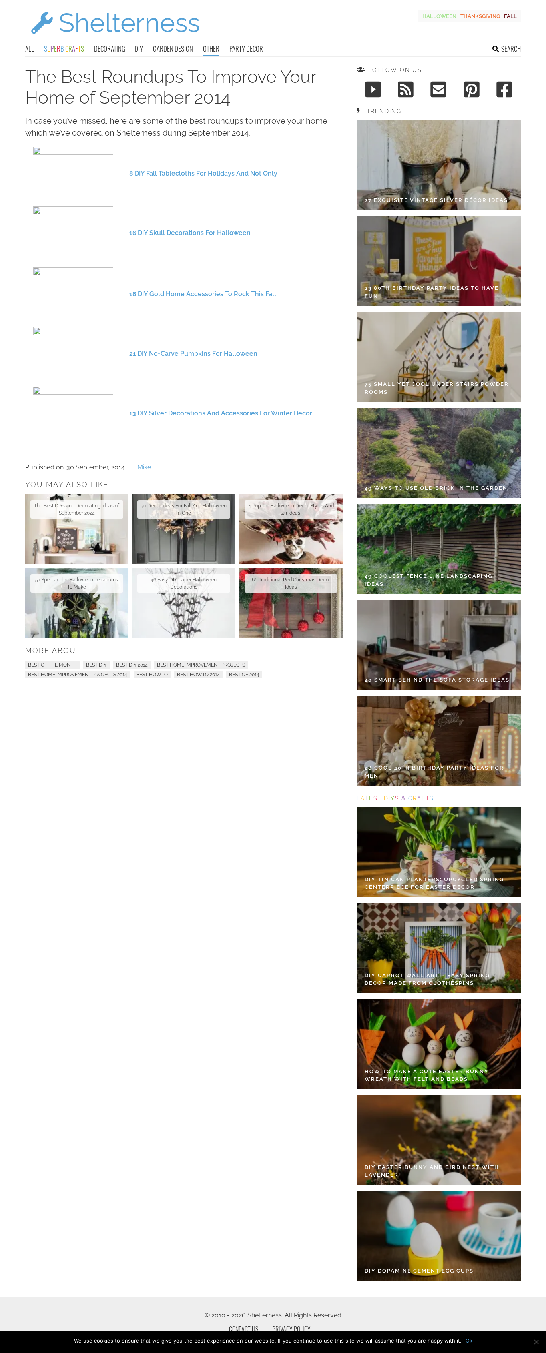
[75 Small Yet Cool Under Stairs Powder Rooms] (439, 357)
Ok (469, 1340)
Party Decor (246, 49)
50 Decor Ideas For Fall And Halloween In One (184, 509)
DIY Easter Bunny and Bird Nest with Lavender (432, 1171)
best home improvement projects (201, 665)
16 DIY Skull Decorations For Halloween (190, 233)
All (29, 49)
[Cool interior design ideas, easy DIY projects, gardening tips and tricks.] (115, 38)
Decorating (109, 49)
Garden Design (173, 49)
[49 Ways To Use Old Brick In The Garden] (439, 453)
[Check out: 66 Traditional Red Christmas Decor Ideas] (291, 603)
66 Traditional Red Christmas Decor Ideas (291, 583)
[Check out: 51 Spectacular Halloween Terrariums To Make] (76, 603)
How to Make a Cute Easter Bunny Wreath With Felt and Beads (427, 1075)
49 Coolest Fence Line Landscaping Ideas (428, 580)
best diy (96, 665)
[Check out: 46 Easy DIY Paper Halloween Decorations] (183, 603)
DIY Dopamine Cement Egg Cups (419, 1271)
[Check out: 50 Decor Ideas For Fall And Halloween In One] (183, 529)
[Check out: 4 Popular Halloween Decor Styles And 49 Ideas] (291, 529)
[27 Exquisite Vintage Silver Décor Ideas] (439, 165)
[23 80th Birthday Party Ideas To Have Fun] (439, 261)
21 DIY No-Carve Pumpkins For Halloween (193, 353)
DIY (139, 49)
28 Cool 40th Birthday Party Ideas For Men (434, 772)
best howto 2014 (198, 674)
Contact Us (243, 1329)
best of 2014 (244, 674)
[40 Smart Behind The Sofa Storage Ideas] (439, 645)
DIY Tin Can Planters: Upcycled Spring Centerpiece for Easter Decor (434, 883)
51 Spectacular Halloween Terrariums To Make (76, 583)
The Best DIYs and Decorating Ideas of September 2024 (76, 509)
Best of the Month (52, 665)
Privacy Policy (291, 1329)
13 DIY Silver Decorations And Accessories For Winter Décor (220, 413)
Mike (144, 467)
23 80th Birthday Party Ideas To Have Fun (432, 292)
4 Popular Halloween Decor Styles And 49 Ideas (291, 509)
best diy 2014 (132, 665)
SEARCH (511, 49)
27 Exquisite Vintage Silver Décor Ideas (436, 200)
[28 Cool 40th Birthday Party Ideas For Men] (439, 741)
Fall (510, 16)
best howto (152, 674)
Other (211, 49)
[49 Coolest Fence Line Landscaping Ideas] (439, 549)
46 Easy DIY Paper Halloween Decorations (184, 583)
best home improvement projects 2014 (77, 674)
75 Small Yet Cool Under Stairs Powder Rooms (437, 388)
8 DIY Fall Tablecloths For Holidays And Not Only (203, 173)
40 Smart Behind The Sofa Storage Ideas (437, 680)
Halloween (439, 16)
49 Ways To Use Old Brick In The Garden (436, 488)
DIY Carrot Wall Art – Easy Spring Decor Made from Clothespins (427, 979)
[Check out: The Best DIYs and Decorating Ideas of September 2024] (76, 529)
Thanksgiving (480, 16)
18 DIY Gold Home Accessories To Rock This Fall (202, 294)
